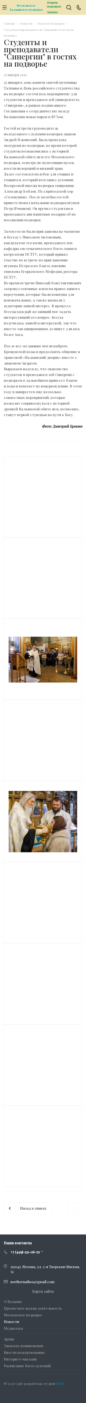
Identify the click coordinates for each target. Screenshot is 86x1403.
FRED (60, 1384)
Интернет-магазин (20, 1359)
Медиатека (13, 1328)
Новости (11, 1321)
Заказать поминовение (24, 1345)
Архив (9, 1339)
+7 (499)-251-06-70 (25, 1251)
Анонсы (52, 12)
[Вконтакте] (8, 1395)
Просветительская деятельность (33, 1308)
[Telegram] (20, 1395)
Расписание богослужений (27, 1365)
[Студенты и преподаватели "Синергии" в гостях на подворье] (43, 659)
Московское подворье (23, 1315)
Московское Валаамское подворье (26, 7)
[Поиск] (68, 8)
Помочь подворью (54, 4)
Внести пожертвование (24, 1352)
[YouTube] (31, 1395)
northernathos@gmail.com (32, 1281)
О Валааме (13, 1301)
